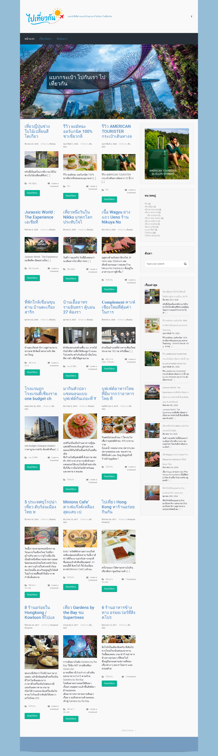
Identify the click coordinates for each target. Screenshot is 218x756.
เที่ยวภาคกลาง (151, 212)
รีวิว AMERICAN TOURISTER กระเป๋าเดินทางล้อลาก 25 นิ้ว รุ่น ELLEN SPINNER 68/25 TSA (176, 359)
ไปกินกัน (109, 280)
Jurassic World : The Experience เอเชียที (40, 217)
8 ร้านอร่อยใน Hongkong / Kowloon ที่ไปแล (40, 612)
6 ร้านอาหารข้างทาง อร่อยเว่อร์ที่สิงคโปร (118, 612)
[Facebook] (191, 16)
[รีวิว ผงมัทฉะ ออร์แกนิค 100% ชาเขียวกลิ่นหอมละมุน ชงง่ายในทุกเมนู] (152, 325)
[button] (33, 81)
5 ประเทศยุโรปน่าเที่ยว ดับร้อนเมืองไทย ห (41, 507)
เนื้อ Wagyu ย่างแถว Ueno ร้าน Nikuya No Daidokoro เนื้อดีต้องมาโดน (175, 459)
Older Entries (127, 730)
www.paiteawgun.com (144, 743)
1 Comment (130, 579)
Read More (32, 193)
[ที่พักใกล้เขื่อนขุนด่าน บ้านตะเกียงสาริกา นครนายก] (152, 493)
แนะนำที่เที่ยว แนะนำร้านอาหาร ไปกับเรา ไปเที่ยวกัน (90, 16)
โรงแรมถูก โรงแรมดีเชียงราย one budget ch (41, 393)
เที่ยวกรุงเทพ (33, 268)
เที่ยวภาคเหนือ (151, 224)
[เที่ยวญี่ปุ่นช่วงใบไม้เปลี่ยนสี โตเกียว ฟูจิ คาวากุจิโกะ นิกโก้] (152, 296)
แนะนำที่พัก (72, 366)
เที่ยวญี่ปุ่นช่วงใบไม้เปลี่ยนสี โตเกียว (37, 131)
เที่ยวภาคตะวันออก (153, 218)
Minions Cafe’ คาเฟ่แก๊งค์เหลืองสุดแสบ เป (78, 507)
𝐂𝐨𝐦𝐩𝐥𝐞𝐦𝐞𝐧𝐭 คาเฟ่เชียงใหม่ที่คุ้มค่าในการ (118, 307)
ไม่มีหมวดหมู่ (150, 235)
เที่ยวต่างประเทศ (151, 209)
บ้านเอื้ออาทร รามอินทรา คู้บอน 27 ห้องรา (79, 307)
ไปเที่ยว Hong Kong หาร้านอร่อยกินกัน (118, 507)
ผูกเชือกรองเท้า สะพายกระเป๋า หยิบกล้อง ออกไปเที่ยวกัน (86, 743)
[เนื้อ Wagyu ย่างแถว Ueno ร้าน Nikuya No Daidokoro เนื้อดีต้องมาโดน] (152, 459)
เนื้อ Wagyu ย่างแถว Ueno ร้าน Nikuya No (116, 217)
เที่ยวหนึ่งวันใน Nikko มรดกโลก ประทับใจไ (77, 217)
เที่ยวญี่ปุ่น (32, 183)
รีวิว (68, 186)
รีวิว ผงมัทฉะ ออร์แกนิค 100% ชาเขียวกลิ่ (77, 131)
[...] (166, 313)
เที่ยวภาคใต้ (150, 227)
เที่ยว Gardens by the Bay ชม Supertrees (78, 612)
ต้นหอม (53, 144)
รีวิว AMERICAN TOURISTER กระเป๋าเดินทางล (117, 131)
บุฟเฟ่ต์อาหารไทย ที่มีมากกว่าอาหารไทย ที (118, 393)
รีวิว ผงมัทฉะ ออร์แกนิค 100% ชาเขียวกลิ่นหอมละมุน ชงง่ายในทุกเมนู (175, 325)
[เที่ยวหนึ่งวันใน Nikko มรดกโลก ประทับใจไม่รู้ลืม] (152, 430)
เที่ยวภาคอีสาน (151, 221)
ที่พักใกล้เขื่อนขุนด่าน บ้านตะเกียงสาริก (40, 307)
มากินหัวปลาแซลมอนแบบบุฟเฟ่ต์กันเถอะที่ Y (79, 393)
